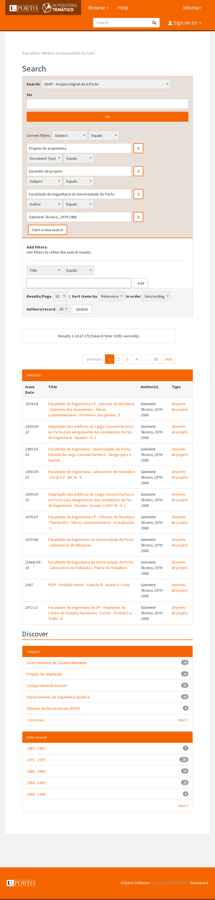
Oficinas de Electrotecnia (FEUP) (53, 708)
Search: (33, 84)
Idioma (190, 7)
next (168, 359)
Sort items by (84, 296)
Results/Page (39, 296)
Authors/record (41, 309)
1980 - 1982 (36, 748)
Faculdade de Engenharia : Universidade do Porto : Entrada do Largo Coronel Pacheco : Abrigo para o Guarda (90, 455)
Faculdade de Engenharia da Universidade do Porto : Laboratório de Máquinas (91, 542)
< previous (36, 719)
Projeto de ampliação (44, 674)
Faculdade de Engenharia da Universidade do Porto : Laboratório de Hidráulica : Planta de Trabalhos (91, 565)
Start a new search (47, 229)
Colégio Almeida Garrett (47, 685)
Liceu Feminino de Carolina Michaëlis (57, 662)
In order (133, 296)
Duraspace (199, 882)
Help (122, 7)
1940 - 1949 (36, 794)
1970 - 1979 (36, 759)
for (29, 94)
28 (156, 359)
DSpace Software (135, 882)
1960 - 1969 (36, 771)
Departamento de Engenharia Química (58, 697)
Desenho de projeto (180, 406)
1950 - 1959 (36, 782)
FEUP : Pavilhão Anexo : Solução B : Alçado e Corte (89, 584)
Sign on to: (185, 22)
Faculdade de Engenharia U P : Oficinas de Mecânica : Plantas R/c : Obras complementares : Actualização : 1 (91, 522)
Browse (97, 7)
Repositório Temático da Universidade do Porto (58, 53)
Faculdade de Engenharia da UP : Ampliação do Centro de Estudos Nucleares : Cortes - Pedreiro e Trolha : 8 (90, 613)
